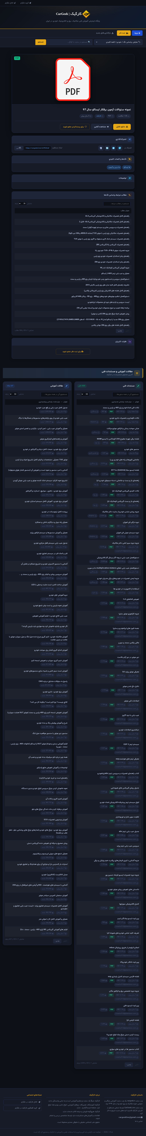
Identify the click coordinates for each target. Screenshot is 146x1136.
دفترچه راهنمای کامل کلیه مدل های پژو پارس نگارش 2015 (107, 285)
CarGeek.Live (129, 1107)
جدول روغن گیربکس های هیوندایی (125, 788)
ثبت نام (122, 33)
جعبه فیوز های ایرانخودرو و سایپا (126, 628)
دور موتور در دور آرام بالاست (128, 657)
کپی (17, 148)
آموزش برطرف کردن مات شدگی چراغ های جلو (49, 809)
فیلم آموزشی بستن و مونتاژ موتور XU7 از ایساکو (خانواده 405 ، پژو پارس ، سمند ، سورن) (38, 745)
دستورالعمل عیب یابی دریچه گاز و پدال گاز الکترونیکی (118, 557)
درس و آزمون (113, 167)
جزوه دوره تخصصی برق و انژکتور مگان (124, 991)
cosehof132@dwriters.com (125, 551)
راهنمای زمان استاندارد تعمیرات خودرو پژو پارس (111, 256)
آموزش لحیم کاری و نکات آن (56, 798)
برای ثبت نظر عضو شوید (71, 351)
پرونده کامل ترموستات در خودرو (54, 511)
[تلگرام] (119, 148)
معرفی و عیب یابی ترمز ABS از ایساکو (115, 273)
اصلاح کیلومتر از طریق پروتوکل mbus (124, 947)
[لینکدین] (107, 148)
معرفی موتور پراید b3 (130, 671)
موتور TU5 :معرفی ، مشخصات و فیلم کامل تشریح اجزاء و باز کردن (41, 459)
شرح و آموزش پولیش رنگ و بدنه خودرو (52, 723)
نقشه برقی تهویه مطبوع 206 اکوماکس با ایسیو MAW (118, 439)
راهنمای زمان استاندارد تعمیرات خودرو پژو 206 (112, 262)
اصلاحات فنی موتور (131, 701)
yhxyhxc (92, 516)
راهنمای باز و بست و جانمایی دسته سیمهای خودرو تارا (118, 480)
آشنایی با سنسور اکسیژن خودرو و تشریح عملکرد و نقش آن (44, 564)
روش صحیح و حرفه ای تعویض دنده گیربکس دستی (47, 843)
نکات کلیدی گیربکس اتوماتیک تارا (125, 491)
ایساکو (126, 167)
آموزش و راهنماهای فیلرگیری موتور (53, 439)
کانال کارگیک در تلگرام (29, 1102)
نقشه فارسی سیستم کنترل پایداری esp (123, 976)
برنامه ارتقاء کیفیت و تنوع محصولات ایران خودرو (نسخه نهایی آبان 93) (103, 308)
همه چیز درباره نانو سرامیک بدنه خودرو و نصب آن (47, 757)
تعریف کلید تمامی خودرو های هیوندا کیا (123, 933)
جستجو (41, 42)
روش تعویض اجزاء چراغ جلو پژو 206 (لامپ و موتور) (110, 313)
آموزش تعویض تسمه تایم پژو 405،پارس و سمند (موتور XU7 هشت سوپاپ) (37, 712)
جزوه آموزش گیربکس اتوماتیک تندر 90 (114, 267)
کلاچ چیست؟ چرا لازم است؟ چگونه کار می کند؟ (48, 702)
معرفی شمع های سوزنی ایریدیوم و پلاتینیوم (50, 853)
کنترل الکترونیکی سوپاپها (129, 904)
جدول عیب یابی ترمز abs (129, 831)
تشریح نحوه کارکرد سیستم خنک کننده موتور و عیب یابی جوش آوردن (40, 480)
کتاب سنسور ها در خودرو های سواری (124, 1049)
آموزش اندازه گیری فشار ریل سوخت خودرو (50, 650)
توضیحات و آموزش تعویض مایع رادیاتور (52, 767)
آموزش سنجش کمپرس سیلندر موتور (53, 895)
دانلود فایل (120, 126)
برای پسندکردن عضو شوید (73, 126)
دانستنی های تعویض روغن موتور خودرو (123, 889)
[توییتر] (113, 148)
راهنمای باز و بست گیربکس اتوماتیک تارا (123, 501)
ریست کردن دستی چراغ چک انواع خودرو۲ (123, 1034)
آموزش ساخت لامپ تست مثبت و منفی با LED (49, 584)
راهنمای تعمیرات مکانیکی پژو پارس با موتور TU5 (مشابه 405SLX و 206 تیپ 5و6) (99, 233)
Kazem (93, 422)
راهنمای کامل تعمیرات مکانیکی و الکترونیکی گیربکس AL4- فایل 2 (104, 221)
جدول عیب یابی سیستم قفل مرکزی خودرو (50, 543)
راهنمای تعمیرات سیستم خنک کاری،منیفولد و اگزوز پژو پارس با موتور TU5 (101, 239)
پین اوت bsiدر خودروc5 (129, 962)
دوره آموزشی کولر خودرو (58, 595)
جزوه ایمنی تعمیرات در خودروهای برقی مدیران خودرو (118, 578)
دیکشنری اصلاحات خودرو (129, 729)
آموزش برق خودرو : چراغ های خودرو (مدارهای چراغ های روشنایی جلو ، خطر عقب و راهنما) (38, 831)
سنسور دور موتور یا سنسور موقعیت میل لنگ (49, 733)
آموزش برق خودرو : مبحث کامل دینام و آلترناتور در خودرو (45, 449)
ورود (136, 33)
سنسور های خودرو (131, 449)
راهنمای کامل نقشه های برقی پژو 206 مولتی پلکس (110, 325)
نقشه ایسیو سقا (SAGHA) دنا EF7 (125, 470)
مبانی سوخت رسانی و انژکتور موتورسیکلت (123, 428)
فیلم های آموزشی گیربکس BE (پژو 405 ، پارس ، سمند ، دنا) (43, 929)
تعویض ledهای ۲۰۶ (131, 599)
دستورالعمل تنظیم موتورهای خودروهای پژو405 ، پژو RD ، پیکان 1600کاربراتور (100, 296)
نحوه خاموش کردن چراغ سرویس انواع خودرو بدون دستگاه (44, 788)
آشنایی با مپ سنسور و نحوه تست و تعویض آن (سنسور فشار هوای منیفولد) (37, 470)
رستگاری (93, 411)
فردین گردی (92, 453)
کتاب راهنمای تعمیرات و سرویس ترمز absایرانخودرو (118, 773)
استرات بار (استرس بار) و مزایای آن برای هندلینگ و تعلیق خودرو (42, 864)
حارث (93, 593)
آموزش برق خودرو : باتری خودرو (55, 691)
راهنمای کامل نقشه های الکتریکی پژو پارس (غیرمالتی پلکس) (106, 290)
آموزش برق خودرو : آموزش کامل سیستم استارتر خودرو (46, 501)
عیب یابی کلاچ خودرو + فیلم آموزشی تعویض (49, 616)
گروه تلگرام (24, 3)
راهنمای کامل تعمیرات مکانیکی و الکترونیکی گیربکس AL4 (107, 216)
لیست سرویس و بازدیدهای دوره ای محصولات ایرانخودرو (108, 302)
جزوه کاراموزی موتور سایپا (129, 613)
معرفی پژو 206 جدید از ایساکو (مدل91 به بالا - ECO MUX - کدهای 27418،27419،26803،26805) (93, 319)
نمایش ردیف (23, 203)
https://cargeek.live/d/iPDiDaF (37, 148)
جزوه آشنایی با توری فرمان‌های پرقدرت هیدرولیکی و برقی (116, 860)
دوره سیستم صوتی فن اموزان (127, 532)
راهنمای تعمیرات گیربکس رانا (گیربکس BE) (112, 244)
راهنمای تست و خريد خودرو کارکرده (53, 778)
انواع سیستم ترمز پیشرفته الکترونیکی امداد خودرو (119, 802)
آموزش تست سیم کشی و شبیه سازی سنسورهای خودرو (45, 671)
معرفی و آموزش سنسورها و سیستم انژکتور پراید (48, 532)
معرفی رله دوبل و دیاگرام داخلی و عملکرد (51, 522)
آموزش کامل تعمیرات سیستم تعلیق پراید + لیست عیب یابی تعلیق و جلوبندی (40, 907)
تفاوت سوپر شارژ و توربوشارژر (127, 817)
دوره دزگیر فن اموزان (131, 522)
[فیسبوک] (101, 148)
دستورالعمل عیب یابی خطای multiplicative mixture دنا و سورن (113, 568)
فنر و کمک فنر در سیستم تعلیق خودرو (52, 553)
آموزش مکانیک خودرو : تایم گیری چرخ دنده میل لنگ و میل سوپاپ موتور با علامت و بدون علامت (38, 638)
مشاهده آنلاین (100, 126)
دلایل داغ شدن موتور (131, 686)
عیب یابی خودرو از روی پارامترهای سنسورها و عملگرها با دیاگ (42, 418)
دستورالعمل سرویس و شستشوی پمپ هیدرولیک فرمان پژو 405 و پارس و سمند (99, 279)
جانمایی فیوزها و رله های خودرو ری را (124, 459)
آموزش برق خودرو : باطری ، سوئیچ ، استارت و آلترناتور (46, 491)
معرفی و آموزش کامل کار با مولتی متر (53, 919)
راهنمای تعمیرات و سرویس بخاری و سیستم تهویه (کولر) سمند (106, 227)
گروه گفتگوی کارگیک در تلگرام (26, 1108)
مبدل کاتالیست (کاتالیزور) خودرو (54, 874)
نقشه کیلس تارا (133, 1020)
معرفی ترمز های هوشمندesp (127, 759)
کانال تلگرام (9, 3)
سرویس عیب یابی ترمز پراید (128, 846)
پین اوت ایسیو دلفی (131, 1005)
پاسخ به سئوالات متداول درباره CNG (53, 681)
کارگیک (98, 116)
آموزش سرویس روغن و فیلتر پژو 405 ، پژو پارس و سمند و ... (43, 574)
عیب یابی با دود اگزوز (130, 715)
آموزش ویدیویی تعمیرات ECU (55, 819)
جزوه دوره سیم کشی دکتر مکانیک (125, 543)
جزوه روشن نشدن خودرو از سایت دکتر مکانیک (120, 511)
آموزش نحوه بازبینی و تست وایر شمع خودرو (50, 605)
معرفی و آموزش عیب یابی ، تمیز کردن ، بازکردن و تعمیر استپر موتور (41, 428)
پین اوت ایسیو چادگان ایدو (128, 918)
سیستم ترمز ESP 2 (131, 744)
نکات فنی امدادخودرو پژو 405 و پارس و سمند (121, 407)
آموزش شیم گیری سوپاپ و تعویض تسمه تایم (49, 660)
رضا (95, 484)
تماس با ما (139, 1121)
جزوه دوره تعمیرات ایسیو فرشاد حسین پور (122, 875)
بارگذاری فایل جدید (103, 33)
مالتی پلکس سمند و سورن (128, 642)
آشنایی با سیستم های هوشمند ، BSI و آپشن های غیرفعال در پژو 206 (39, 885)
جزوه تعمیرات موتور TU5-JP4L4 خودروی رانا (112, 250)
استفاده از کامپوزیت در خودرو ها (126, 589)
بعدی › (119, 331)
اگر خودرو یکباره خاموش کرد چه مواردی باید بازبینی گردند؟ (44, 626)
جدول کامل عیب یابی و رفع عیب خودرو (51, 407)
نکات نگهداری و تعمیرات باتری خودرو (124, 418)
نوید (96, 443)
